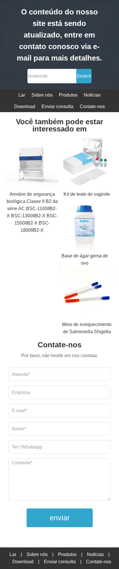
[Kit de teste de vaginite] (87, 163)
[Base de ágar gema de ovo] (84, 225)
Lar (21, 95)
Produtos (68, 95)
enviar (60, 518)
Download (24, 106)
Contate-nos (92, 106)
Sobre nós (42, 95)
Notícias (92, 95)
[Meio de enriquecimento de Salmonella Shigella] (87, 294)
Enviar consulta (57, 106)
